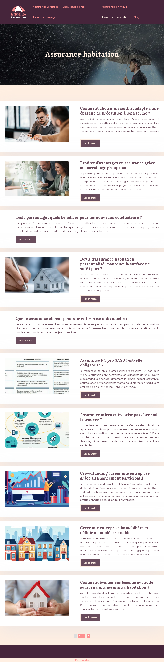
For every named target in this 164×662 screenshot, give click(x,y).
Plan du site (82, 660)
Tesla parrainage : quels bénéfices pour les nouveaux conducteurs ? (79, 217)
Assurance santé (74, 6)
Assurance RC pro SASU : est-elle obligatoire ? (111, 363)
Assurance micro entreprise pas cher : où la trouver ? (118, 417)
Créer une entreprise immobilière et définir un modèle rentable (114, 530)
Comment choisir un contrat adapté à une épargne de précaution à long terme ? (119, 111)
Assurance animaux (114, 6)
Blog (136, 17)
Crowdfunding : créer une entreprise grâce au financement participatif (115, 476)
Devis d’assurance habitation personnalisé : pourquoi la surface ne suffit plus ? (115, 264)
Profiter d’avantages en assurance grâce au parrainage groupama (117, 165)
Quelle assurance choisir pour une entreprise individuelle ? (71, 318)
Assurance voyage (44, 17)
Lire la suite (90, 143)
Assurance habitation (115, 17)
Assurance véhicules (45, 6)
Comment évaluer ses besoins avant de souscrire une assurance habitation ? (116, 585)
